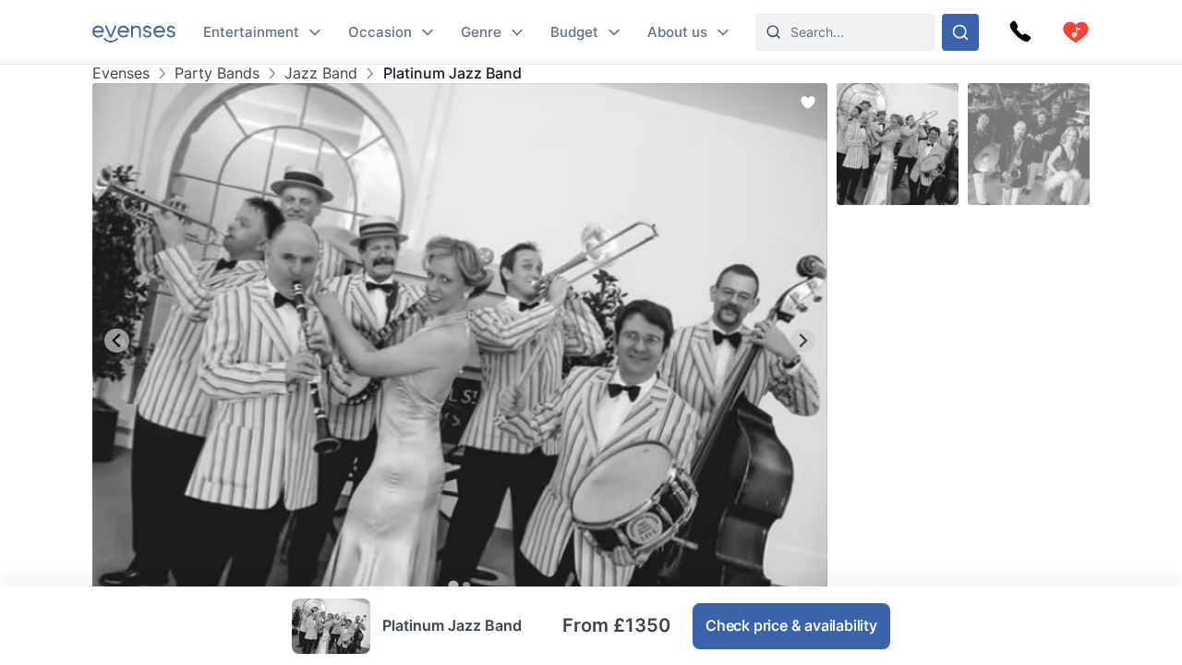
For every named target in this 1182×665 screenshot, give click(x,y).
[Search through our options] (960, 32)
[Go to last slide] (116, 340)
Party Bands (217, 73)
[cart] (1076, 32)
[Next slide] (802, 340)
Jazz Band (320, 73)
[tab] (453, 585)
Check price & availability (791, 625)
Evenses (121, 73)
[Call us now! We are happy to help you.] (1020, 32)
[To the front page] (133, 32)
